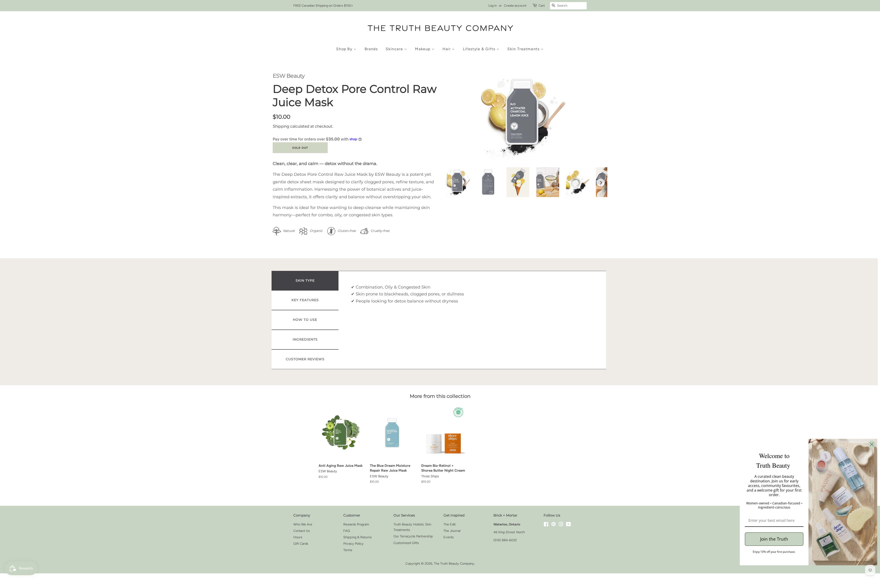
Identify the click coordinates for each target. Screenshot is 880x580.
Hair (447, 49)
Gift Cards (300, 544)
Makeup (423, 49)
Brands (371, 49)
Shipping (281, 126)
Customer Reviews (305, 359)
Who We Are (302, 524)
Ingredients (305, 339)
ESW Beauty (289, 75)
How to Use (305, 320)
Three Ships (430, 476)
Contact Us (301, 531)
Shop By (345, 49)
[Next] (600, 182)
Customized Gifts (406, 543)
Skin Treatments (524, 49)
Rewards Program (356, 524)
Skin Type (305, 280)
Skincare (395, 49)
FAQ (346, 531)
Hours (297, 537)
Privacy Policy (353, 544)
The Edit (449, 524)
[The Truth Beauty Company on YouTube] (568, 525)
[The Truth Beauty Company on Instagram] (561, 525)
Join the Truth (774, 539)
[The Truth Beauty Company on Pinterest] (553, 525)
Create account (515, 6)
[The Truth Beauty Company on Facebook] (546, 525)
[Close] (871, 444)
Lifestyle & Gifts (480, 49)
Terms (347, 550)
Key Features (305, 300)
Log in (492, 6)
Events (448, 537)
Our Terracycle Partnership (413, 536)
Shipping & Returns (357, 537)
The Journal (451, 531)
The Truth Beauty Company (454, 563)
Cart (542, 6)
